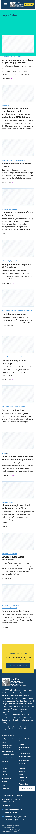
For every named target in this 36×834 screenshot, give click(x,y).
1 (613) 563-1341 (20, 816)
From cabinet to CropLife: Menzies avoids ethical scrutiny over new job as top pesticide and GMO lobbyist (16, 112)
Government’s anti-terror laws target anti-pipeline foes (17, 61)
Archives (4, 453)
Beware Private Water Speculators (13, 558)
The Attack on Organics (14, 313)
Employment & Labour (8, 739)
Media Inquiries (11, 812)
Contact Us (23, 778)
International (15, 261)
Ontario (4, 785)
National (4, 771)
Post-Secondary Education (24, 749)
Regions (4, 768)
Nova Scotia (5, 788)
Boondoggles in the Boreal (15, 610)
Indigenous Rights (6, 261)
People (21, 774)
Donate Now (29, 4)
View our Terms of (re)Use (8, 830)
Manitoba (4, 782)
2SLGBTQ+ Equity (24, 753)
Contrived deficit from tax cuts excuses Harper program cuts (17, 458)
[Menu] (5, 4)
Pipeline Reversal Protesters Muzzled (16, 165)
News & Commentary (7, 502)
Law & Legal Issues (15, 56)
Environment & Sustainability (17, 160)
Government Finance (8, 754)
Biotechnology (5, 105)
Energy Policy (5, 160)
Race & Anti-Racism (25, 757)
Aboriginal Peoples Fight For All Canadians (16, 266)
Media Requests (24, 781)
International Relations (9, 758)
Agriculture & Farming (8, 310)
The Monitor (10, 453)
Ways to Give (23, 784)
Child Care (22, 744)
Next (26, 635)
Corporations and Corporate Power (7, 747)
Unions (4, 742)
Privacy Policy (18, 830)
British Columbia (7, 775)
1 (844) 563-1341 (20, 820)
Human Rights (5, 56)
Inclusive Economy (7, 751)
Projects (22, 768)
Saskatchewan (6, 778)
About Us (22, 771)
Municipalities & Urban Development (26, 740)
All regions (6, 805)
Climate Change (24, 760)
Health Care (5, 761)
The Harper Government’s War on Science (18, 214)
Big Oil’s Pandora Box (13, 409)
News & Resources (8, 735)
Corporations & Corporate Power (23, 310)
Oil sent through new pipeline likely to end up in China (17, 507)
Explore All (22, 763)
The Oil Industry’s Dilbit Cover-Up (14, 362)
